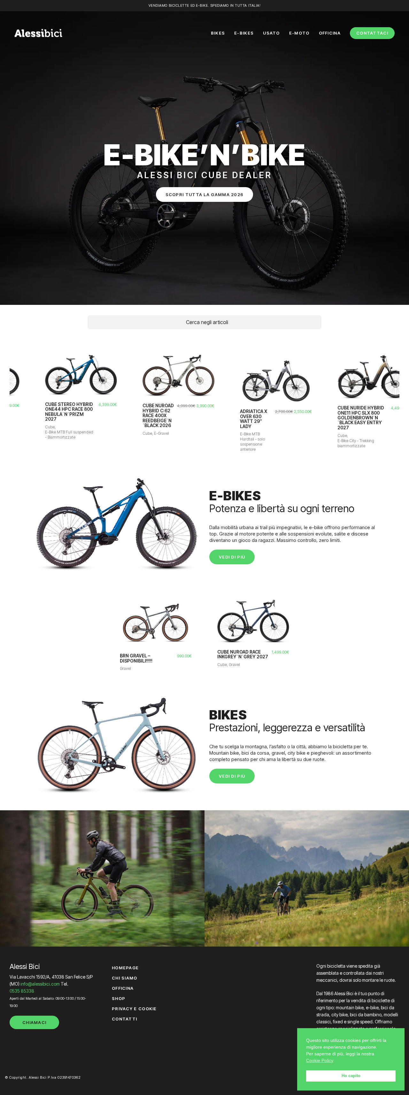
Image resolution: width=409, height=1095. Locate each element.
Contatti (124, 1018)
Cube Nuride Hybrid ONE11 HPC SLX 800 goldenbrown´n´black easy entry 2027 (338, 417)
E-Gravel (138, 433)
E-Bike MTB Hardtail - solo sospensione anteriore (229, 442)
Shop (118, 998)
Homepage (125, 967)
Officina (123, 988)
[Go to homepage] (38, 33)
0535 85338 (22, 991)
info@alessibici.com (40, 984)
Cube (27, 427)
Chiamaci (34, 1022)
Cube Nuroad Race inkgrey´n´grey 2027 (242, 654)
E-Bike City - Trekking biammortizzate (333, 443)
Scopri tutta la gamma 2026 (205, 194)
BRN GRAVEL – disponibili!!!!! (136, 658)
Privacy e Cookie (134, 1008)
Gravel (125, 668)
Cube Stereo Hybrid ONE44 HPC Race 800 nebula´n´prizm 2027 (46, 412)
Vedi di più (232, 556)
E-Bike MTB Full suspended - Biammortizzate (46, 435)
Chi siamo (124, 977)
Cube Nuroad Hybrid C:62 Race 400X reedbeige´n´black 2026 (135, 415)
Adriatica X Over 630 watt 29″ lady (230, 419)
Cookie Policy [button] (319, 1060)
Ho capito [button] (351, 1076)
